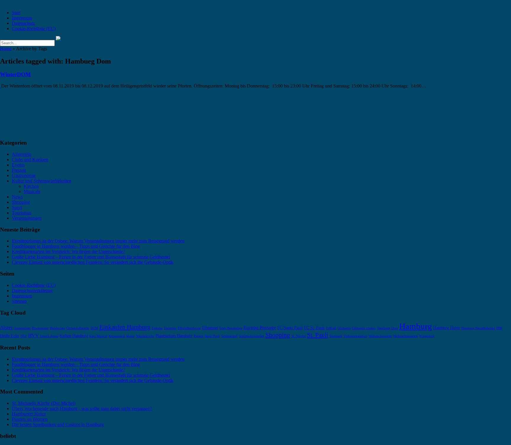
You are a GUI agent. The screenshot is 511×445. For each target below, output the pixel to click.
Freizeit (19, 170)
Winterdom (426, 336)
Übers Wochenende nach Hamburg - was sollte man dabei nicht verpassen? (82, 408)
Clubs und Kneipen (30, 159)
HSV (23, 336)
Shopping (21, 202)
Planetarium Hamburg (174, 335)
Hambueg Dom (387, 328)
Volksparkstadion (355, 336)
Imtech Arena (49, 336)
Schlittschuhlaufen (251, 336)
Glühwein (344, 328)
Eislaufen (170, 328)
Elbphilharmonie (189, 328)
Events (18, 164)
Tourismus (21, 212)
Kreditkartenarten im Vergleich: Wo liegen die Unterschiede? (68, 251)
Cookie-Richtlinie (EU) (34, 28)
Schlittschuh (229, 336)
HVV (33, 335)
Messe (130, 336)
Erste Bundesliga (230, 328)
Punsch (198, 336)
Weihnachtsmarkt (380, 336)
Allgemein (21, 154)
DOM (94, 328)
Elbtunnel (210, 327)
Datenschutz (23, 23)
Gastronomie (24, 175)
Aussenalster (22, 328)
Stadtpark (335, 336)
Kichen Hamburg (73, 335)
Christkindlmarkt (77, 328)
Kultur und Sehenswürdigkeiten (41, 180)
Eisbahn (157, 328)
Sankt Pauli (212, 336)
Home (6, 48)
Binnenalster (40, 328)
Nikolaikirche (145, 336)
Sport (17, 207)
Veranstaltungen (27, 218)
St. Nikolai (298, 336)
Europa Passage (259, 327)
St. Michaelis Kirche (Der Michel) (43, 403)
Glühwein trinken (364, 328)
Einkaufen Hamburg (125, 327)
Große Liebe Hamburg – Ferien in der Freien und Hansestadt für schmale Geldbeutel (91, 256)
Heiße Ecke (9, 335)
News (17, 196)
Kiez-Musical (98, 336)
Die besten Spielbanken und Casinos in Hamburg (58, 424)
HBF (499, 328)
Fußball (331, 328)
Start (16, 12)
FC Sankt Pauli (290, 327)
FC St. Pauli (314, 327)
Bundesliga (57, 328)
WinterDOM (15, 74)
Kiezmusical (117, 336)
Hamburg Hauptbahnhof (478, 328)
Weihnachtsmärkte (405, 336)
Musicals (32, 191)
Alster (6, 327)
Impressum (22, 17)
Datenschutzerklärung (32, 290)
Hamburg (415, 326)
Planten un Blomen (30, 419)
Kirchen (31, 186)
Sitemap (19, 301)
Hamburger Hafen (29, 413)
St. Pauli (317, 335)
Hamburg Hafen (446, 327)
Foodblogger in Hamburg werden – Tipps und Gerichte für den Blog (76, 246)
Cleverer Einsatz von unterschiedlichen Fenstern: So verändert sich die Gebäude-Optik (92, 262)
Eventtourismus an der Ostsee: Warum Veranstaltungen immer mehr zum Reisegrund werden (98, 240)
